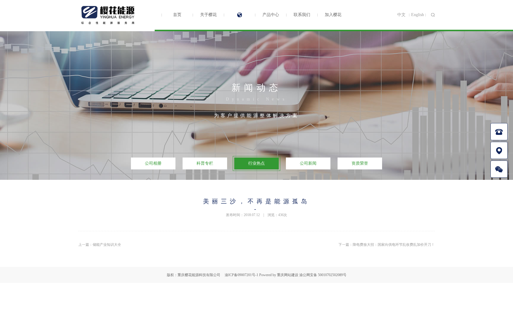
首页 (177, 14)
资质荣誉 (360, 163)
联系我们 (302, 14)
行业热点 (256, 163)
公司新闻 (239, 15)
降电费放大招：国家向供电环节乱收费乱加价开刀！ (394, 245)
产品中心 (270, 14)
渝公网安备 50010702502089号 (322, 275)
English (417, 14)
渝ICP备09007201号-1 (241, 275)
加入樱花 (333, 14)
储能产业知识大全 (107, 245)
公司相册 (153, 163)
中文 (401, 14)
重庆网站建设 (287, 275)
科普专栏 (205, 163)
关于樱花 (208, 14)
